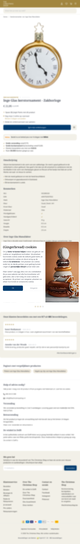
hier (18, 272)
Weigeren (34, 288)
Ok (13, 288)
